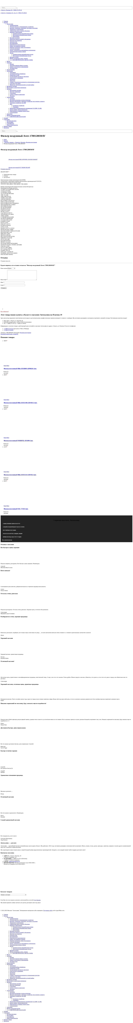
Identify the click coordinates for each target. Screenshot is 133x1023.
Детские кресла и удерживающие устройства (21, 26)
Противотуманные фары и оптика (19, 65)
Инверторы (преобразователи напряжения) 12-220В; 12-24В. (26, 108)
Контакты (6, 127)
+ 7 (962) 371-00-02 (22, 13)
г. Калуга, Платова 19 (6, 10)
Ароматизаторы (14, 25)
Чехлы (11, 53)
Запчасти (9, 89)
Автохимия (10, 71)
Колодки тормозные (15, 91)
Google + (11, 334)
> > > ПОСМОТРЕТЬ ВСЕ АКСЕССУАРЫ (21, 60)
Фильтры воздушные (25, 332)
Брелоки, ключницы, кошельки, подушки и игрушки (24, 28)
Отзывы (6, 118)
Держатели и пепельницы (16, 29)
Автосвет (9, 62)
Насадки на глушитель (16, 40)
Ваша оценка (4, 268)
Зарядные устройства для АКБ (18, 102)
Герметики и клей (14, 75)
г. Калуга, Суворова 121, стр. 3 (9, 13)
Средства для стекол (15, 83)
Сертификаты (10, 123)
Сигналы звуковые (15, 49)
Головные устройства (18, 105)
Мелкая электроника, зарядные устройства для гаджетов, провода (27, 101)
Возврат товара (8, 126)
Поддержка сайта (47, 910)
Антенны (12, 98)
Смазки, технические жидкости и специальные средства (24, 82)
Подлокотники (14, 43)
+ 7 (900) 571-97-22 (17, 10)
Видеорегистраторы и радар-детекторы (20, 100)
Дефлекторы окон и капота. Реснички (20, 31)
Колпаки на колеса (15, 37)
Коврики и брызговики (16, 32)
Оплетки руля (13, 42)
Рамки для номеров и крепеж (17, 46)
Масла (8, 61)
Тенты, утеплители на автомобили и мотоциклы (22, 50)
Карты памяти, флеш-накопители (18, 109)
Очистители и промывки (16, 78)
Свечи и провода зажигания (17, 94)
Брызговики (16, 36)
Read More (6, 365)
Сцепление (13, 93)
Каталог (6, 22)
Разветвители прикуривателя (17, 44)
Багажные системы (12, 86)
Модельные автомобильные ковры (22, 35)
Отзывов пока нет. (5, 169)
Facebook (3, 334)
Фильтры (12, 96)
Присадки (12, 80)
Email (2, 285)
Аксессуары (10, 24)
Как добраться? (5, 311)
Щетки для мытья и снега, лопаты (19, 58)
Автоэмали (13, 72)
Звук (11, 104)
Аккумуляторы (11, 69)
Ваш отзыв (4, 279)
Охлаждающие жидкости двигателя (19, 76)
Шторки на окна (14, 57)
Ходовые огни (13, 68)
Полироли (12, 79)
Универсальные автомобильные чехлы (23, 54)
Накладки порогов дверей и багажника (20, 39)
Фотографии (10, 122)
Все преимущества (7, 540)
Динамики (15, 107)
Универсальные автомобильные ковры (23, 33)
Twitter (7, 334)
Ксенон (12, 64)
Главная (6, 21)
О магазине (7, 119)
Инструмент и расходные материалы (16, 87)
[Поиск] (17, 131)
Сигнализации (14, 112)
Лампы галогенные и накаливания (19, 66)
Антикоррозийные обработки (17, 73)
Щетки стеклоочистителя (13, 115)
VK (17, 334)
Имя (2, 282)
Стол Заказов (37, 900)
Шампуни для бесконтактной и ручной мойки (22, 84)
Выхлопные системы (15, 90)
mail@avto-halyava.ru (14, 861)
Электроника (10, 97)
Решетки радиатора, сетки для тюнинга (20, 47)
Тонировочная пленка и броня (18, 51)
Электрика (9, 114)
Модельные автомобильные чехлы (22, 55)
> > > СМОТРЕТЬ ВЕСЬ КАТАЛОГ (16, 116)
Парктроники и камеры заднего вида (19, 111)
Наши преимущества (12, 125)
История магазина (11, 120)
